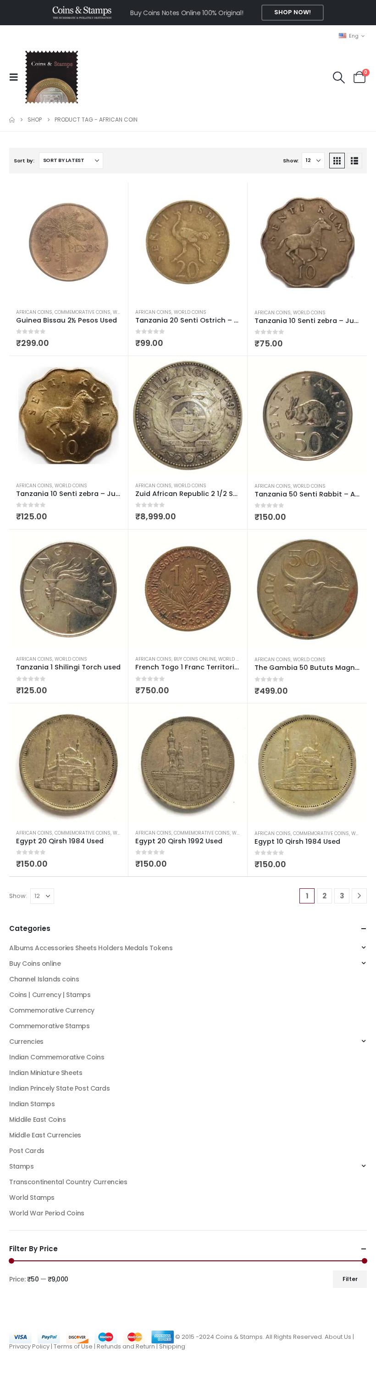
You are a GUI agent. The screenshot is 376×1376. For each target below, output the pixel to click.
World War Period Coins (46, 1213)
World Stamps (32, 1197)
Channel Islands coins (44, 979)
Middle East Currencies (45, 1135)
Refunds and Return (126, 1346)
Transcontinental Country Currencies (68, 1182)
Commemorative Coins (83, 312)
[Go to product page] (68, 242)
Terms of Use (73, 1346)
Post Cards (26, 1150)
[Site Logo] (51, 77)
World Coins (190, 312)
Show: (291, 160)
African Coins (34, 312)
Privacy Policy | (31, 1346)
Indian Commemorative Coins (56, 1057)
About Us (338, 1336)
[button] (16, 77)
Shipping (172, 1346)
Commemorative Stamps (49, 1026)
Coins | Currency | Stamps (50, 994)
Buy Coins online (195, 659)
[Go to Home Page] (12, 120)
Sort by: (24, 160)
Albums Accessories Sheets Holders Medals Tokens (90, 948)
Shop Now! (292, 12)
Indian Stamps (32, 1104)
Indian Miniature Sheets (45, 1072)
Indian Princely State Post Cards (59, 1088)
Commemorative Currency (51, 1010)
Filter (350, 1279)
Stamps (21, 1166)
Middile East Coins (37, 1119)
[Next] (359, 895)
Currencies (26, 1041)
